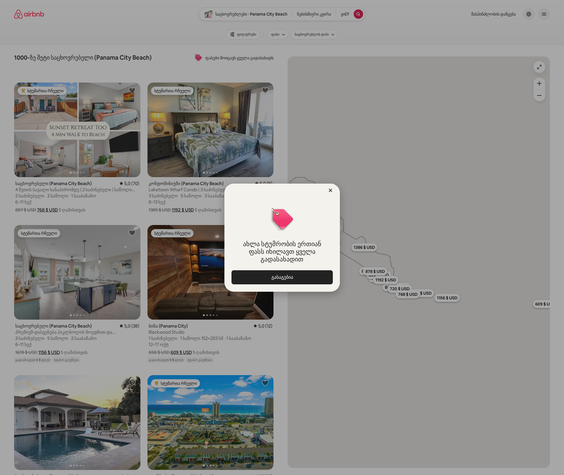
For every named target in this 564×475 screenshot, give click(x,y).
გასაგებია (282, 277)
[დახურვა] (330, 190)
